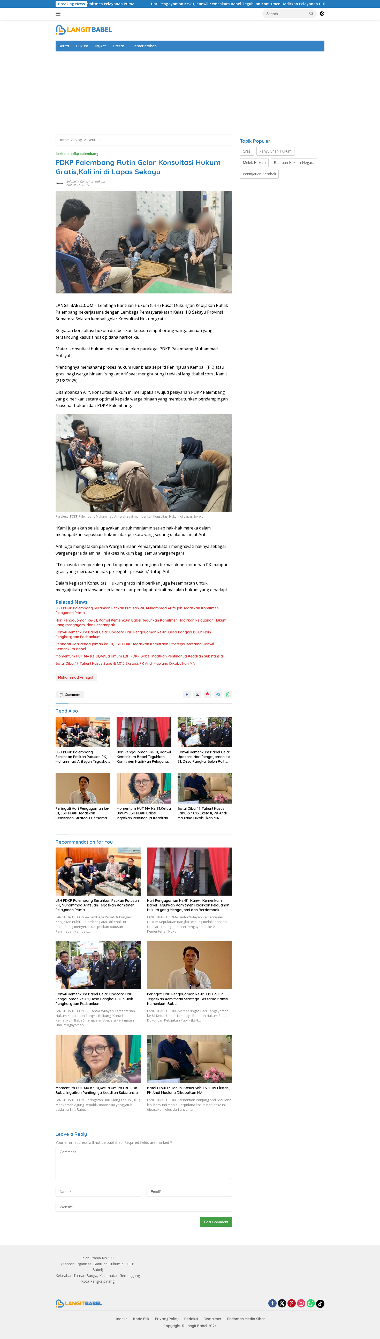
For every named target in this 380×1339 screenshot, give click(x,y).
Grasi (247, 151)
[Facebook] (272, 1303)
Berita (64, 46)
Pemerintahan (145, 46)
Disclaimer (213, 1319)
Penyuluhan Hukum (275, 151)
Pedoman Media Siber (246, 1319)
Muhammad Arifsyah (76, 677)
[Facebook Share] (187, 694)
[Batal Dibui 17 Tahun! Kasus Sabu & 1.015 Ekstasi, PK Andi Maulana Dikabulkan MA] (205, 788)
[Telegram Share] (218, 694)
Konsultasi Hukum (92, 181)
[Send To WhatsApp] (228, 694)
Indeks (121, 1319)
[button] (311, 13)
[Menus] (59, 13)
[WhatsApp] (311, 1303)
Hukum (82, 46)
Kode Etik (141, 1319)
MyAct (100, 46)
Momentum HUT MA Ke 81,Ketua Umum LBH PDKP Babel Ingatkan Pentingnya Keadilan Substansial (140, 656)
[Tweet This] (197, 694)
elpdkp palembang (82, 153)
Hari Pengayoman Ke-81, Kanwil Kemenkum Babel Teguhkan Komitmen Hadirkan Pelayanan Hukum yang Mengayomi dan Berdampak (204, 4)
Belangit (72, 181)
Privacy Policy (167, 1319)
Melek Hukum (254, 162)
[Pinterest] (291, 1303)
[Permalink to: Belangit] (60, 182)
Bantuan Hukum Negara (294, 162)
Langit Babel (196, 1325)
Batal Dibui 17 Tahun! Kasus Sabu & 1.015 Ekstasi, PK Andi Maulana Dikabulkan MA (125, 663)
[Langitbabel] (84, 29)
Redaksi (191, 1319)
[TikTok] (320, 1304)
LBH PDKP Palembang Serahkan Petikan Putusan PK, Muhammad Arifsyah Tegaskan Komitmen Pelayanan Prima (137, 610)
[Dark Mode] (321, 13)
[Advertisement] (190, 90)
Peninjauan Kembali (259, 173)
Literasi (119, 46)
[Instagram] (301, 1303)
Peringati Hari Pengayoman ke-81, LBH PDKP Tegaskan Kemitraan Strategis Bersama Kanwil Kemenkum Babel (135, 646)
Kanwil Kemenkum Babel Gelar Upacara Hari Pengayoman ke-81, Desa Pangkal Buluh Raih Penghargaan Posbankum (133, 634)
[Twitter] (282, 1303)
